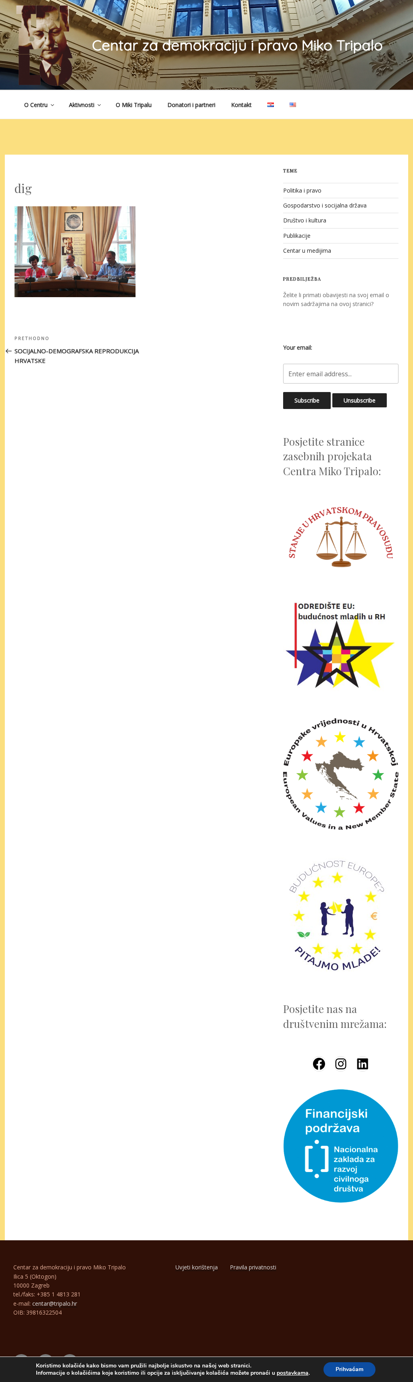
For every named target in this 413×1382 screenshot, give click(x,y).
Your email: (297, 347)
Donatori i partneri (191, 105)
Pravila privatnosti (253, 1267)
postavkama (293, 1373)
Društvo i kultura (304, 220)
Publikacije (297, 235)
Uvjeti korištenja (196, 1267)
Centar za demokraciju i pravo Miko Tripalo (237, 45)
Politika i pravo (302, 190)
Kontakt (241, 105)
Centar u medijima (307, 250)
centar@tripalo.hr (54, 1303)
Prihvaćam (349, 1369)
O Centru (36, 105)
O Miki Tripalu (134, 105)
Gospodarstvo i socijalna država (325, 205)
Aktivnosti (81, 105)
